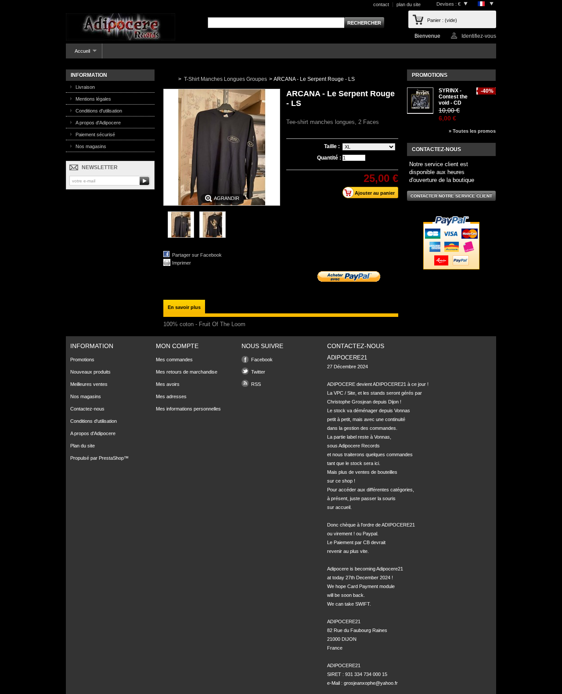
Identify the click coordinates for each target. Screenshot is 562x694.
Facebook (262, 359)
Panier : (442, 20)
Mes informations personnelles (188, 408)
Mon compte (177, 345)
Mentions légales (93, 99)
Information (89, 75)
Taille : (332, 146)
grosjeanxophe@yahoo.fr (371, 683)
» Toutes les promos (472, 131)
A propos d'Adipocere (98, 122)
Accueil (78, 53)
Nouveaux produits (90, 371)
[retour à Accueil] (169, 79)
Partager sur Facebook (197, 255)
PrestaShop (111, 458)
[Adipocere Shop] (120, 27)
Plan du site (82, 445)
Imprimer (181, 262)
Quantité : (329, 158)
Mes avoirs (168, 384)
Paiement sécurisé (95, 134)
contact (381, 4)
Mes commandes (174, 359)
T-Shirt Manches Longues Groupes (225, 79)
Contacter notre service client (451, 195)
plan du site (408, 4)
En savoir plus (184, 307)
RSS (256, 384)
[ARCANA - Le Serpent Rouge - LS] (181, 236)
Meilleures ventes (89, 384)
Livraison (85, 87)
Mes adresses (171, 396)
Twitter (258, 371)
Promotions (429, 75)
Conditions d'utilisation (99, 110)
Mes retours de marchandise (186, 371)
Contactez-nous (87, 408)
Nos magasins (91, 146)
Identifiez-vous (478, 36)
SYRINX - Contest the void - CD (453, 96)
